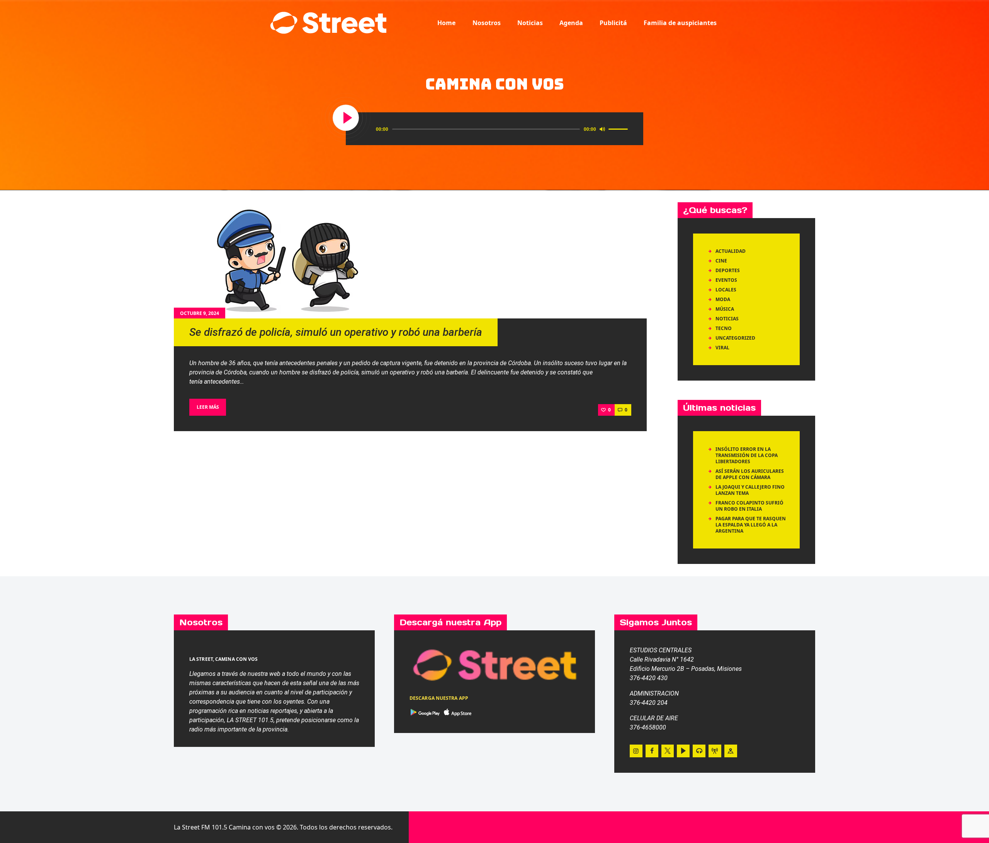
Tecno (723, 328)
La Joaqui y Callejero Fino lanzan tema (750, 490)
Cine (721, 260)
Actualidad (730, 251)
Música (724, 309)
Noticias (727, 318)
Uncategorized (735, 338)
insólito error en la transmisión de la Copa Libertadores (746, 455)
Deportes (727, 270)
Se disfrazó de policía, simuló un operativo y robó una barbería (335, 332)
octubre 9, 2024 (199, 313)
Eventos (726, 280)
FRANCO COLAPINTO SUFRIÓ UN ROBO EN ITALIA (749, 505)
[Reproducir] (346, 118)
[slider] (619, 128)
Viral (722, 347)
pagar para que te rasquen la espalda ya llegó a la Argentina (750, 524)
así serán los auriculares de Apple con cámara (749, 474)
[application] (503, 129)
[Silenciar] (602, 129)
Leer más (208, 407)
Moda (722, 299)
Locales (725, 289)
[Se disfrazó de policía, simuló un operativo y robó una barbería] (290, 260)
